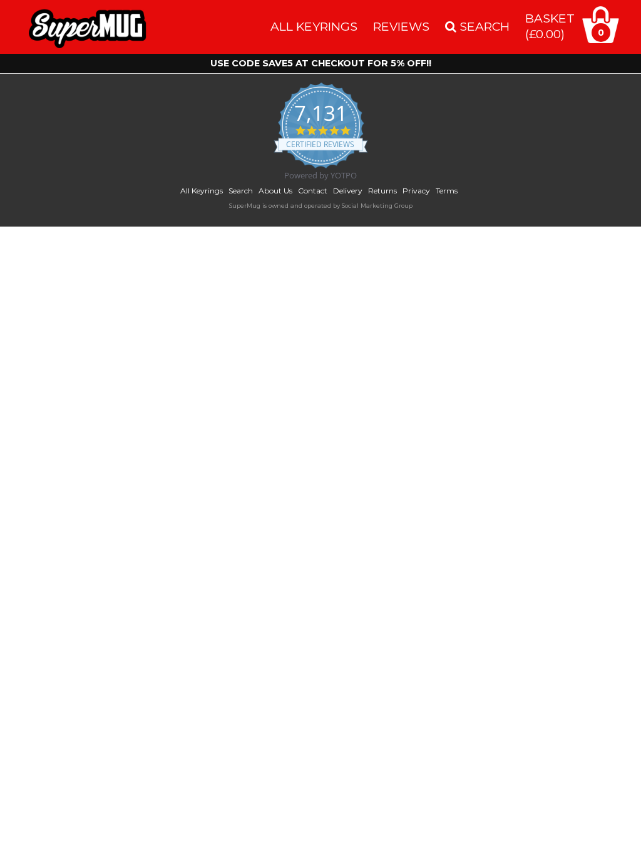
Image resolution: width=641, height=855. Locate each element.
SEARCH (483, 26)
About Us (275, 190)
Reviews (401, 26)
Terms (447, 190)
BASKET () (550, 26)
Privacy (416, 190)
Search (240, 190)
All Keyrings (313, 26)
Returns (382, 190)
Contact (312, 190)
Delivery (347, 190)
